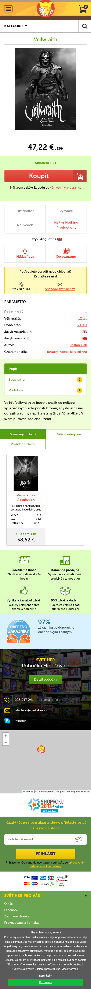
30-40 (82, 325)
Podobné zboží (23, 444)
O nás (8, 904)
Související (44, 379)
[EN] (85, 332)
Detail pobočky (45, 679)
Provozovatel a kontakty (22, 923)
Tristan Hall (78, 345)
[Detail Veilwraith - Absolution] (26, 473)
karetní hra (78, 352)
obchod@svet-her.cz (60, 289)
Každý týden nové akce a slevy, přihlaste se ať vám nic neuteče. (46, 825)
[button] (41, 749)
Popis (13, 369)
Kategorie (13, 26)
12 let (82, 318)
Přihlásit (45, 854)
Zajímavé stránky (16, 916)
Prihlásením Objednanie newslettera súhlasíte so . (45, 864)
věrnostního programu (65, 187)
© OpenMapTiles (44, 791)
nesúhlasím (45, 975)
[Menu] (8, 8)
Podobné (45, 390)
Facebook (11, 910)
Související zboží (23, 434)
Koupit (39, 176)
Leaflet (29, 791)
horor (64, 352)
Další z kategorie (68, 434)
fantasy (52, 352)
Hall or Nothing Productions (66, 224)
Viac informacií (70, 969)
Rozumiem (45, 982)
